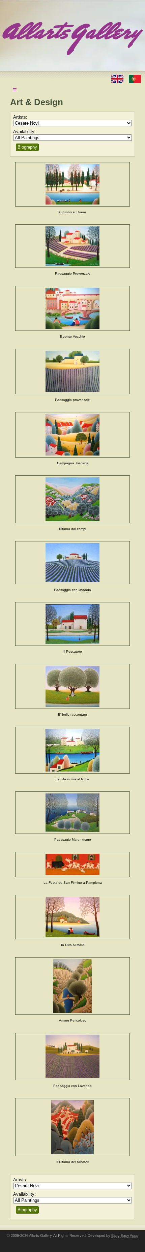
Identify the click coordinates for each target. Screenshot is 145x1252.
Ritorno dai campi (72, 529)
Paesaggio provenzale (72, 400)
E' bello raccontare (72, 714)
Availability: (24, 131)
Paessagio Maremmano (72, 839)
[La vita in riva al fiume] (72, 750)
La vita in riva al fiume (72, 779)
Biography (27, 147)
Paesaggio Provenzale (72, 273)
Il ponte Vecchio (72, 336)
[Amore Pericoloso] (72, 986)
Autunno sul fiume (72, 212)
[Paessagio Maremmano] (72, 812)
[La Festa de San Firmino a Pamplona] (72, 864)
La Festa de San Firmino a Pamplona (73, 882)
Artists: (20, 117)
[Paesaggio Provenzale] (72, 246)
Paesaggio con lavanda (72, 590)
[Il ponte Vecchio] (72, 308)
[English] (118, 78)
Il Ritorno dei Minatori (72, 1162)
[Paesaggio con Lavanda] (72, 1056)
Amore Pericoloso (72, 1020)
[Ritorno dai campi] (72, 499)
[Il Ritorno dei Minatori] (72, 1127)
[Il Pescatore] (72, 624)
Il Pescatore (72, 651)
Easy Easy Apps (124, 1235)
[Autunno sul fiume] (72, 184)
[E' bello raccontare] (72, 686)
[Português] (135, 78)
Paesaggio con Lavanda (72, 1086)
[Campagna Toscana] (72, 435)
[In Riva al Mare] (72, 917)
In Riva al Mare (72, 945)
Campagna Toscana (72, 463)
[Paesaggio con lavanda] (72, 562)
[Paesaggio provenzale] (72, 372)
